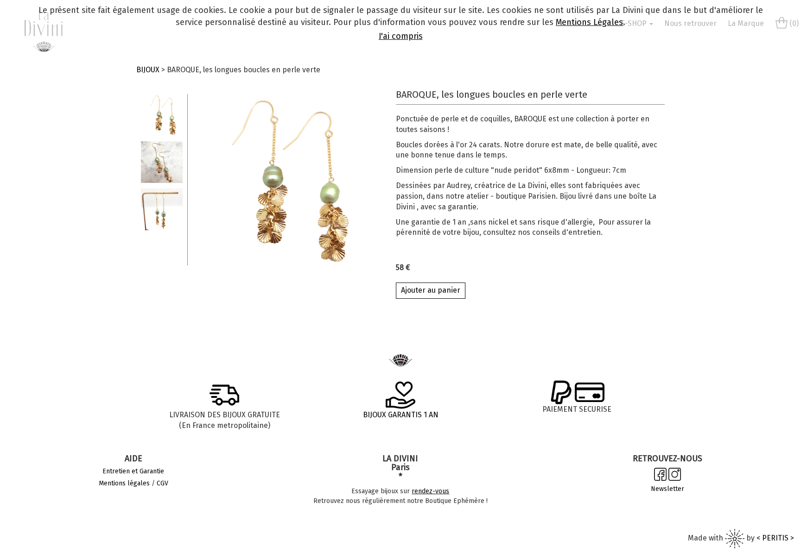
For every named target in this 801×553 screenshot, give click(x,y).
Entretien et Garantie (133, 471)
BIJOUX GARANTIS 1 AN (401, 414)
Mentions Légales (589, 22)
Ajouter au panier (430, 290)
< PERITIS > (775, 538)
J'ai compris (401, 36)
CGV (162, 483)
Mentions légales (124, 483)
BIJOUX (147, 69)
